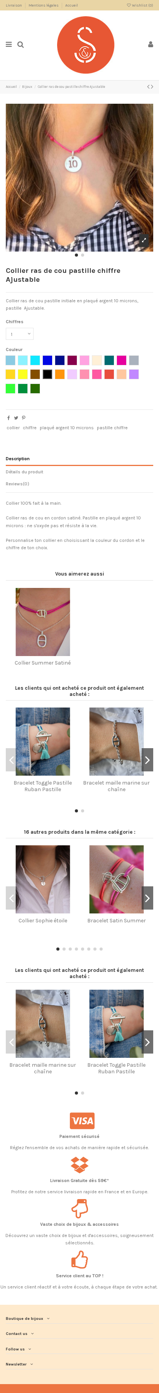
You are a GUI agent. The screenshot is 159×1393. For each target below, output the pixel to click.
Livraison (14, 5)
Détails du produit (24, 472)
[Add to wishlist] (38, 653)
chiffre (30, 427)
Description (18, 458)
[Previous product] (149, 86)
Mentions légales (44, 5)
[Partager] (8, 418)
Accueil (71, 5)
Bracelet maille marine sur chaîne (116, 786)
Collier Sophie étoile (43, 920)
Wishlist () (142, 5)
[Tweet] (16, 418)
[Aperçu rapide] (47, 653)
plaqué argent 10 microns (67, 427)
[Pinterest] (23, 418)
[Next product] (152, 86)
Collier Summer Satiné (43, 663)
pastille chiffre (112, 427)
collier (13, 427)
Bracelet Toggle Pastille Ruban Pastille (43, 786)
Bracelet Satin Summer (116, 920)
